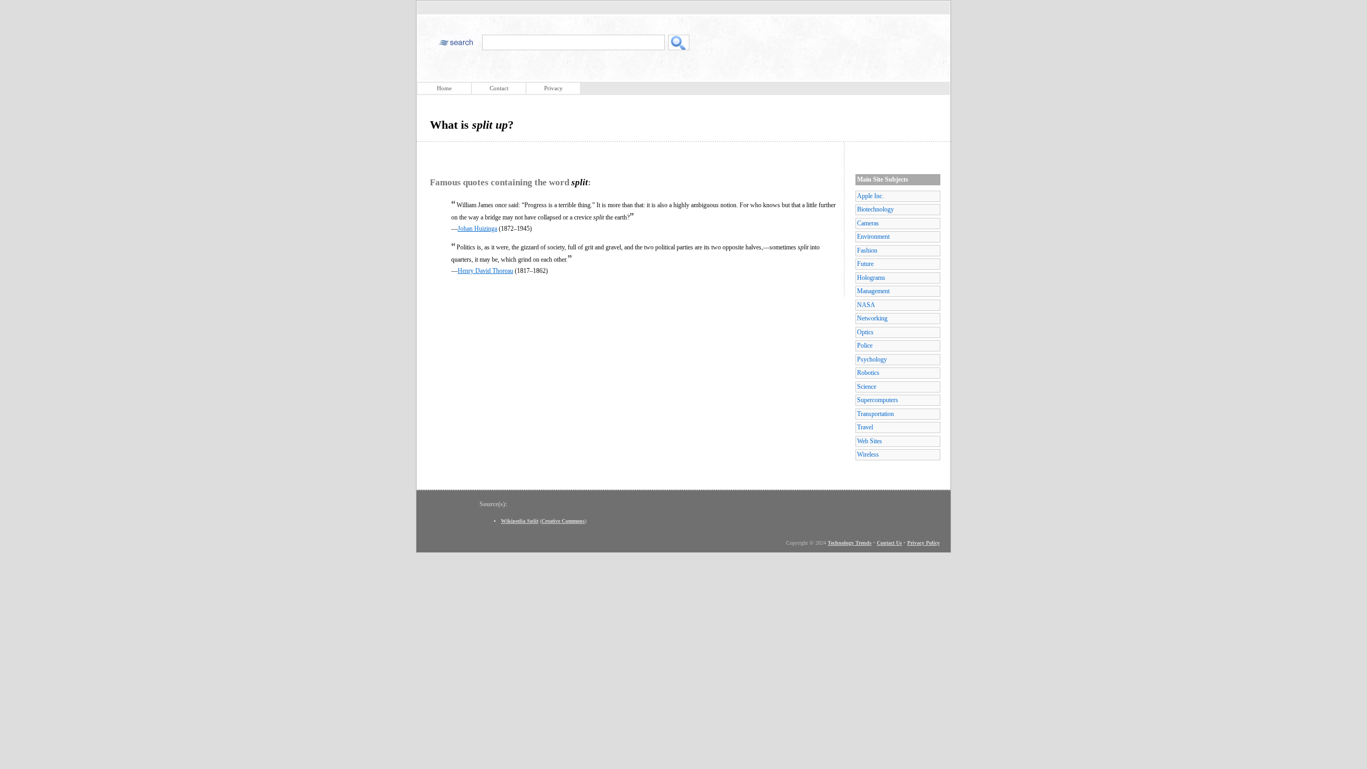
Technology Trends (849, 543)
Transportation (875, 414)
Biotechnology (875, 209)
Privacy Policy (923, 543)
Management (873, 291)
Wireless (868, 454)
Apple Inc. (870, 196)
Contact (499, 88)
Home (444, 88)
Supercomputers (877, 400)
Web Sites (869, 441)
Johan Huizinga (477, 228)
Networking (872, 318)
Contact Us (889, 543)
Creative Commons (563, 521)
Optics (865, 332)
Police (865, 345)
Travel (865, 427)
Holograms (871, 277)
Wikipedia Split (519, 521)
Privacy (553, 88)
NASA (866, 305)
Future (865, 264)
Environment (873, 236)
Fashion (867, 250)
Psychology (872, 359)
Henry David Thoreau (485, 270)
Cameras (868, 223)
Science (866, 386)
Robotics (868, 372)
